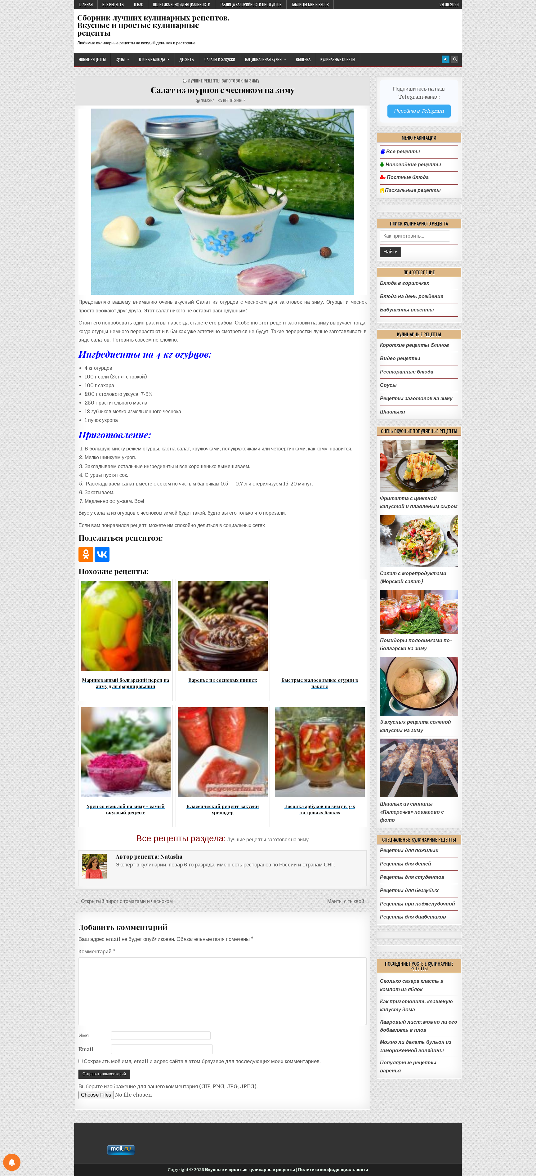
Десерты (186, 59)
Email (85, 1049)
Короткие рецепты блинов (414, 345)
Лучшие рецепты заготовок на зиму (223, 81)
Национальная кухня (263, 59)
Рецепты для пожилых (409, 850)
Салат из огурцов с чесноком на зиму (223, 89)
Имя (83, 1036)
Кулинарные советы (337, 59)
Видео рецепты (400, 358)
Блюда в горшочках (404, 283)
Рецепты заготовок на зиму (416, 398)
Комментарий (96, 952)
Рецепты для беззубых (409, 890)
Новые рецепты (92, 59)
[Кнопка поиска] (454, 59)
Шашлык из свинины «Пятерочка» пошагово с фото (412, 812)
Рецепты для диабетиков (413, 917)
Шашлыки (392, 412)
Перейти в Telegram (419, 111)
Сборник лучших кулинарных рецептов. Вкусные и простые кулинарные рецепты (153, 25)
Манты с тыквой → (348, 901)
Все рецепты (113, 4)
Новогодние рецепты (412, 165)
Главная (86, 4)
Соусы (388, 385)
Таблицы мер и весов (310, 4)
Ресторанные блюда (406, 372)
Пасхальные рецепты (412, 190)
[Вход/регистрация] (445, 59)
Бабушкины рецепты (407, 310)
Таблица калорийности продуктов (251, 4)
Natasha (207, 100)
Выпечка (303, 59)
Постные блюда (407, 177)
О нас (138, 4)
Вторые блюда (152, 59)
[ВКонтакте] (102, 554)
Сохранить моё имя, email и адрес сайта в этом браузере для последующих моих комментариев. (202, 1061)
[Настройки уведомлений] (11, 1162)
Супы (120, 59)
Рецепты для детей (405, 864)
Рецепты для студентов (412, 877)
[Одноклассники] (85, 554)
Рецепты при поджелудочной (417, 904)
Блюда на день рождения (411, 296)
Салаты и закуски (219, 59)
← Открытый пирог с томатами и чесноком (124, 901)
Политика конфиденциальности (181, 4)
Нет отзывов (234, 100)
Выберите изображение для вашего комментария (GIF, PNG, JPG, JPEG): (168, 1086)
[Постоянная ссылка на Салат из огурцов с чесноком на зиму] (222, 202)
